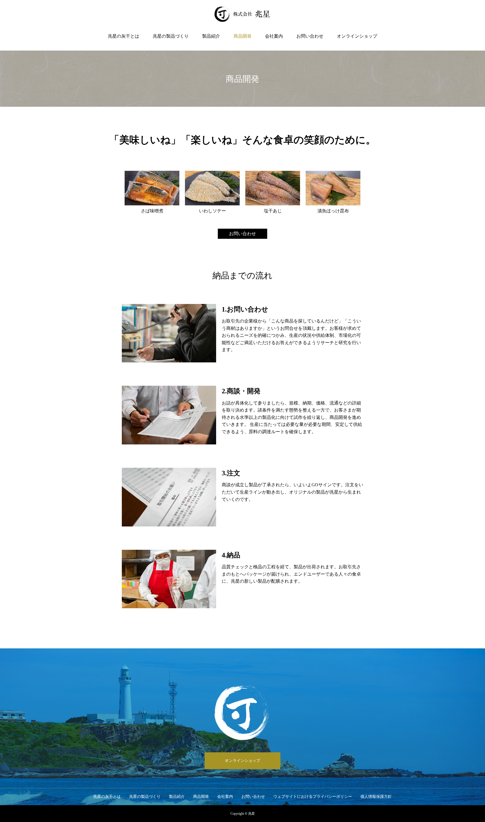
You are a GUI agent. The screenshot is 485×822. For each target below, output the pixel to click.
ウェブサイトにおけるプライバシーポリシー (312, 796)
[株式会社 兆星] (242, 14)
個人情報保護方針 (376, 796)
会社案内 (274, 36)
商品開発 (242, 36)
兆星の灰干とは (123, 36)
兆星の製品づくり (171, 36)
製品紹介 (211, 36)
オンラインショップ (357, 36)
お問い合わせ (309, 36)
